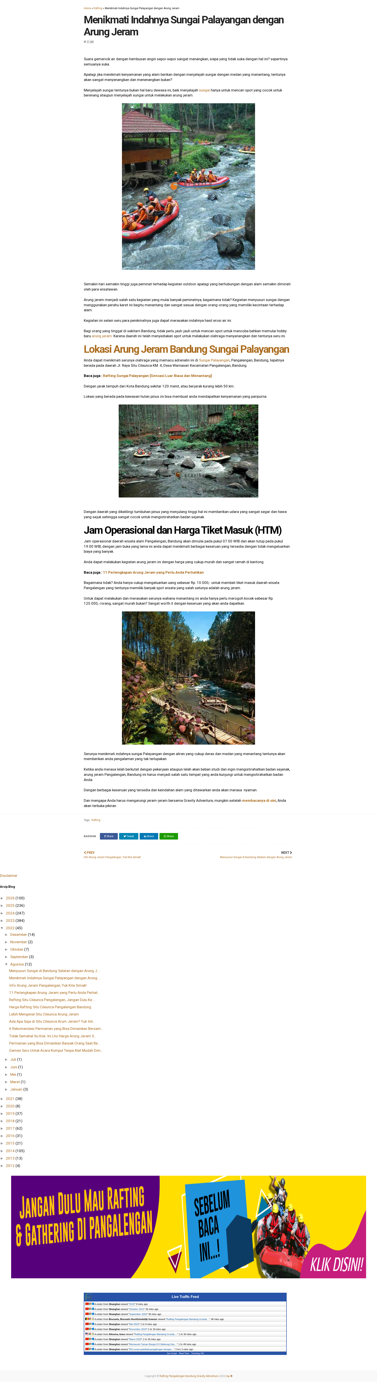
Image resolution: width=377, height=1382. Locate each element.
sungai (204, 90)
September (19, 957)
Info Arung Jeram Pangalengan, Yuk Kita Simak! (48, 985)
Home (87, 8)
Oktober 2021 (136, 1309)
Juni (14, 1067)
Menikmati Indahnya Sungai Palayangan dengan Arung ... (55, 978)
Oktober (17, 949)
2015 (10, 1143)
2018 (10, 1121)
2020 (10, 1106)
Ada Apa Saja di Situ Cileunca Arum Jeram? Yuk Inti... (52, 1021)
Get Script (172, 1353)
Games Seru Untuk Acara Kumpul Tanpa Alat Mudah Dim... (56, 1050)
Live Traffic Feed (185, 1297)
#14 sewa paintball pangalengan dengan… (151, 1349)
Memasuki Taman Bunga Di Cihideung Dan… (153, 1344)
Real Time (184, 1353)
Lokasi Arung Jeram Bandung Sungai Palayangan (186, 349)
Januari (16, 1089)
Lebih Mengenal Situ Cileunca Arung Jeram (44, 1014)
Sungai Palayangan (214, 360)
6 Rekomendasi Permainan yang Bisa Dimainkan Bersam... (56, 1028)
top (228, 1376)
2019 (10, 1113)
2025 (10, 905)
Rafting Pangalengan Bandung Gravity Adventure (188, 1376)
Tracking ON (197, 1353)
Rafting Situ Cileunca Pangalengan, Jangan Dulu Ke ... (52, 1000)
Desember (19, 934)
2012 (10, 1165)
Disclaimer (8, 875)
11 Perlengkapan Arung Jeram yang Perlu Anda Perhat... (54, 992)
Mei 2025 (134, 1324)
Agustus (17, 964)
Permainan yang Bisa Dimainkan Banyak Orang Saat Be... (54, 1043)
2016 (10, 1136)
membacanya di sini (259, 800)
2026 (10, 898)
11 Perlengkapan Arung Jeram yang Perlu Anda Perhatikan (153, 572)
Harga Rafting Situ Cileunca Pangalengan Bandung (50, 1007)
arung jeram (102, 336)
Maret (15, 1082)
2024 (10, 913)
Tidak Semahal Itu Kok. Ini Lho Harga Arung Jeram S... (53, 1036)
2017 (10, 1128)
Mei (13, 1074)
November (19, 942)
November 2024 (137, 1329)
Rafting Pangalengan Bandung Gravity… (188, 1319)
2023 (10, 920)
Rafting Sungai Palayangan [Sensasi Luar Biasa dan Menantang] (157, 375)
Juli (13, 1059)
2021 (10, 1098)
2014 (10, 1151)
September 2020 (138, 1314)
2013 (10, 1158)
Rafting (98, 8)
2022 (10, 928)
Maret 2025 (135, 1339)
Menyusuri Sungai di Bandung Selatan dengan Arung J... (54, 971)
